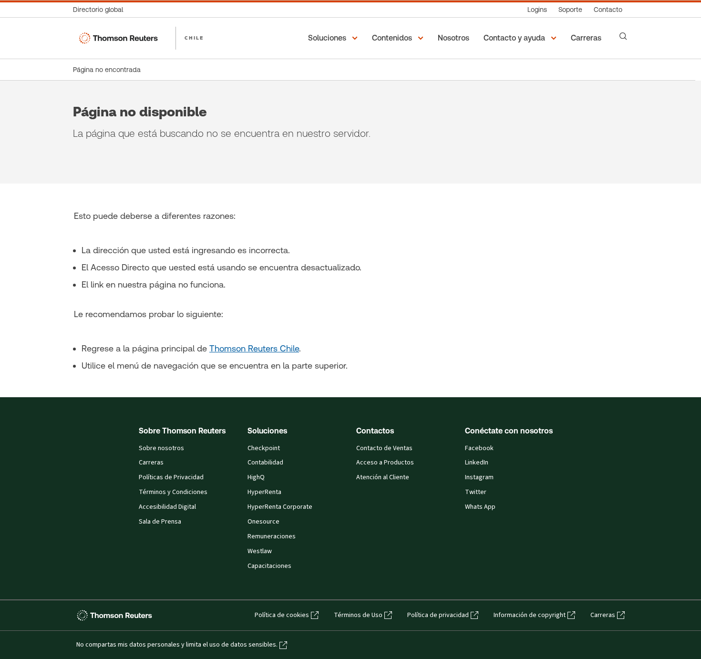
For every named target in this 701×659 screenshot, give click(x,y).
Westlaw (259, 551)
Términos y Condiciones (173, 492)
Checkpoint (263, 448)
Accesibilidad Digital (167, 507)
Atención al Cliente (382, 477)
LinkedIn (476, 462)
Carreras (151, 462)
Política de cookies (282, 615)
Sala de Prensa (160, 521)
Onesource (263, 521)
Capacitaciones (269, 566)
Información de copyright (530, 615)
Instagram (479, 477)
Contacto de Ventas (384, 448)
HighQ (256, 477)
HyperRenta (264, 492)
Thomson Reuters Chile (254, 348)
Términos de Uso (358, 615)
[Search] (623, 36)
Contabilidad (265, 462)
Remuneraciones (271, 536)
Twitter (475, 492)
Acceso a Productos (385, 462)
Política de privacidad (438, 615)
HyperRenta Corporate (279, 507)
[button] (334, 38)
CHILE (194, 37)
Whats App (480, 507)
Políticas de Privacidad (171, 477)
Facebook (479, 448)
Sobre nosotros (161, 448)
